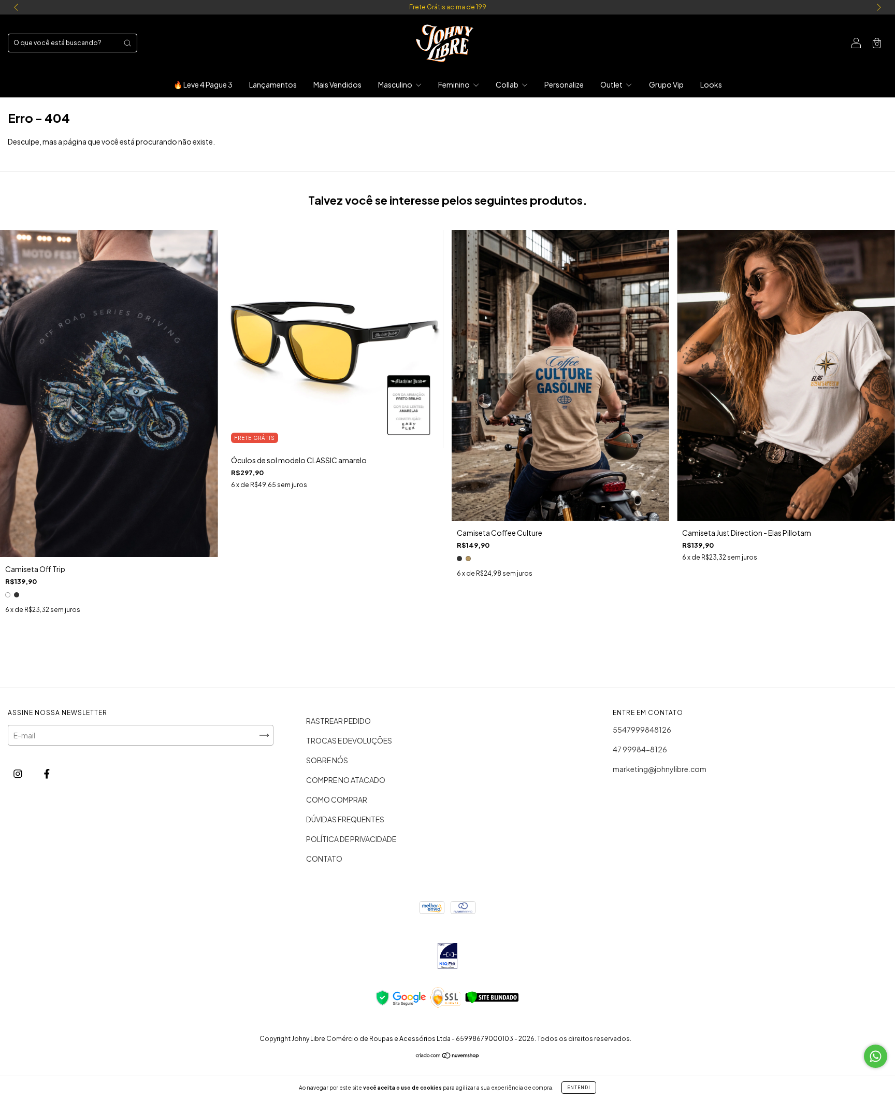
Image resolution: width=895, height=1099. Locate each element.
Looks (711, 84)
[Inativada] (447, 956)
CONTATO (324, 858)
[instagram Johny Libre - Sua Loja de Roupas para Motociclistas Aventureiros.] (18, 773)
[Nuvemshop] (447, 1055)
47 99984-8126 (640, 749)
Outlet (612, 84)
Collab (507, 84)
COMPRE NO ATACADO (345, 779)
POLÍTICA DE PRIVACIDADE (351, 839)
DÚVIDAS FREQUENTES (345, 819)
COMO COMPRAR (336, 799)
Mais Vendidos (337, 84)
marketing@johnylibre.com (659, 769)
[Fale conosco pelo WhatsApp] (875, 1056)
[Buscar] (127, 43)
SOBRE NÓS (327, 760)
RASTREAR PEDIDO (338, 720)
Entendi (578, 1087)
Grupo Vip (666, 84)
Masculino (395, 84)
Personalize (564, 84)
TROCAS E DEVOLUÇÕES (349, 740)
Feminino (454, 84)
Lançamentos (273, 84)
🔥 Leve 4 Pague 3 (203, 84)
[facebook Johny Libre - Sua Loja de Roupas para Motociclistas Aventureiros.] (47, 773)
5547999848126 (642, 729)
